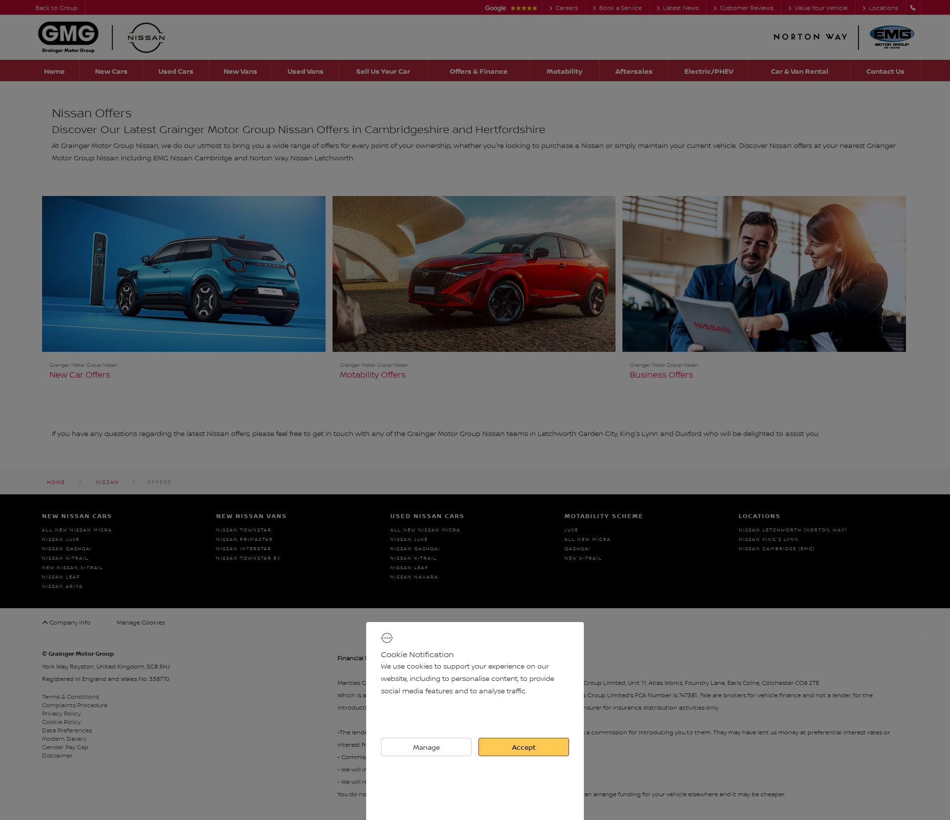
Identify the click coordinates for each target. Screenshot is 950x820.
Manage (426, 747)
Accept (524, 747)
